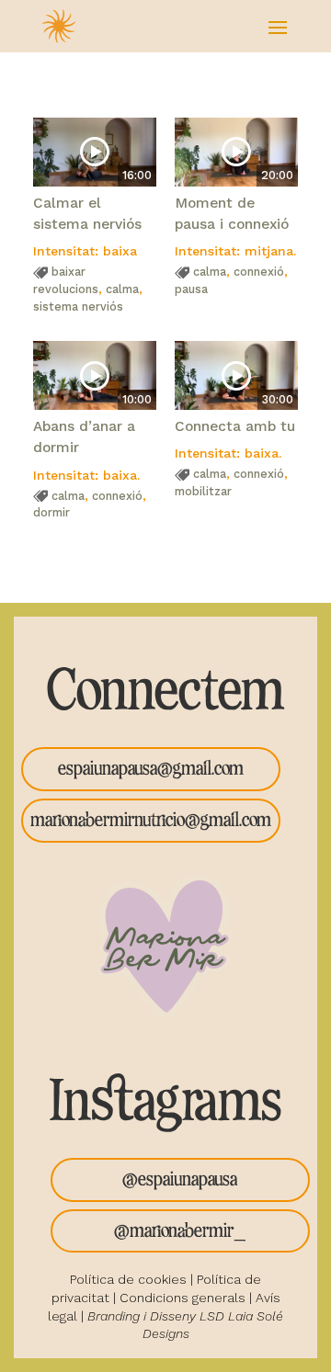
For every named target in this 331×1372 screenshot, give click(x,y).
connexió (259, 271)
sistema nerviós (78, 306)
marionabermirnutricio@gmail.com (150, 820)
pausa (191, 289)
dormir (51, 512)
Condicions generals (182, 1297)
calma (122, 289)
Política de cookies (128, 1279)
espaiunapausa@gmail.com (151, 768)
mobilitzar (203, 491)
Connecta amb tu (235, 426)
